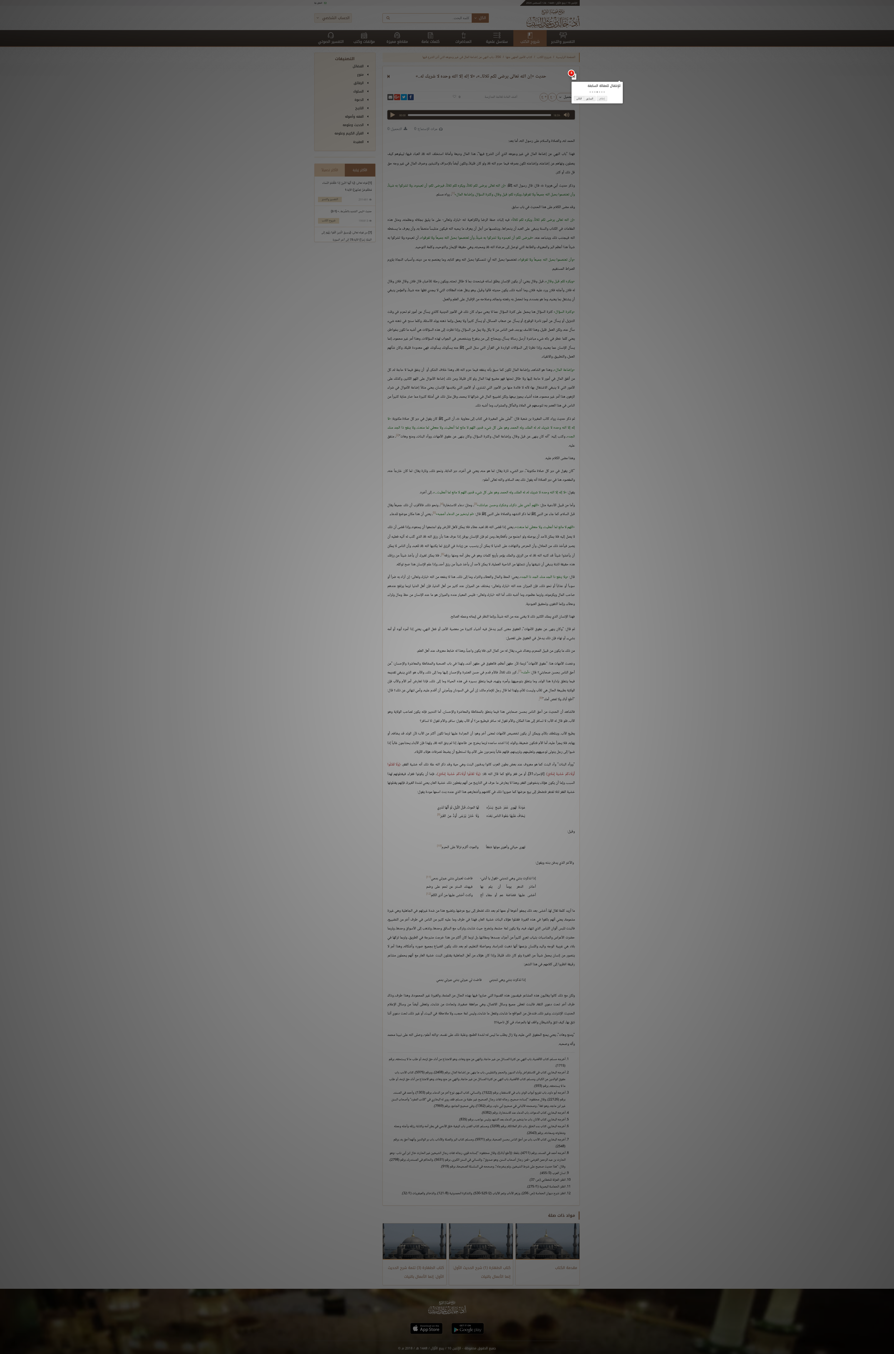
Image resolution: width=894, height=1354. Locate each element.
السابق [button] (589, 98)
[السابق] (574, 76)
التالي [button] (579, 98)
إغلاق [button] (602, 98)
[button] (604, 92)
